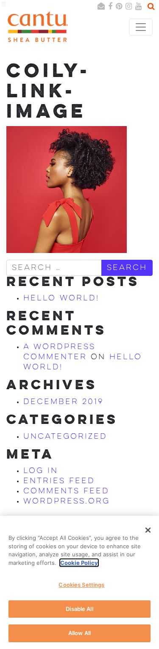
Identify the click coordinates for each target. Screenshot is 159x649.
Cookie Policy (79, 562)
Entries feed (59, 481)
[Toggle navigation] (141, 27)
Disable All (79, 608)
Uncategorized (65, 436)
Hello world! (61, 298)
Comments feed (66, 491)
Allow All (79, 633)
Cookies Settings (81, 584)
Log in (40, 471)
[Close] (148, 530)
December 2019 (63, 402)
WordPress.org (66, 501)
